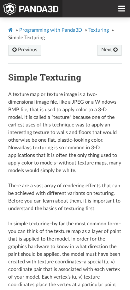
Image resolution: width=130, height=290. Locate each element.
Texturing (98, 30)
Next (107, 49)
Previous (27, 49)
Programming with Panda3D (50, 30)
